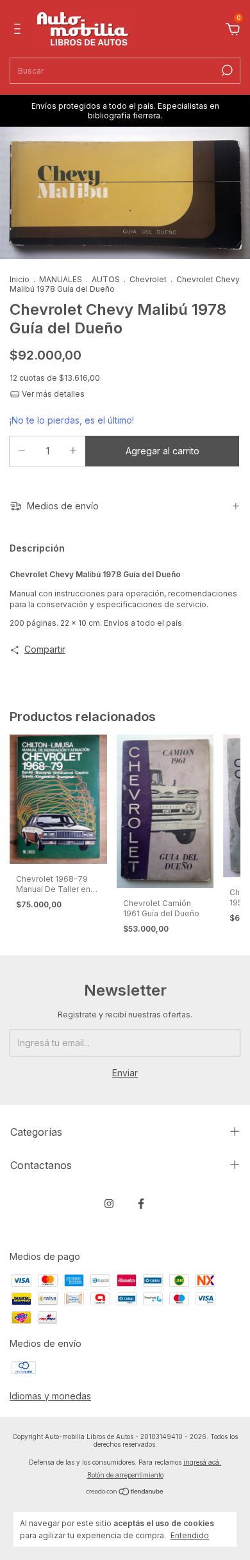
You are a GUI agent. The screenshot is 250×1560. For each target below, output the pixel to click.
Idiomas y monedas (50, 1395)
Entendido (190, 1535)
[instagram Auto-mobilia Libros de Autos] (109, 1203)
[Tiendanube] (125, 1492)
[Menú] (19, 30)
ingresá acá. (202, 1462)
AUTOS (106, 279)
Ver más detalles (52, 394)
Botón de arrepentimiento (125, 1475)
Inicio (19, 279)
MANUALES (61, 279)
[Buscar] (226, 70)
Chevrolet (148, 279)
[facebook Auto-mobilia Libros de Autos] (141, 1203)
